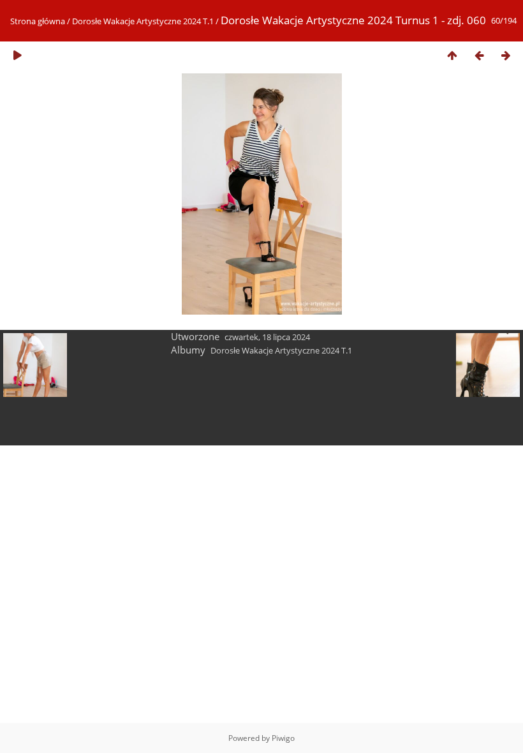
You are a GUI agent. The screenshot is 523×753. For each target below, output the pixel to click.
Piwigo (283, 738)
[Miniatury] (452, 55)
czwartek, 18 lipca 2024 (267, 337)
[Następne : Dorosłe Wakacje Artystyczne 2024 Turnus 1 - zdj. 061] (505, 55)
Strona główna (37, 21)
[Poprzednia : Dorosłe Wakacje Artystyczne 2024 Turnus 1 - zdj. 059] (479, 55)
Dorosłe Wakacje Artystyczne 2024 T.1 (143, 21)
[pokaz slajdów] (17, 55)
